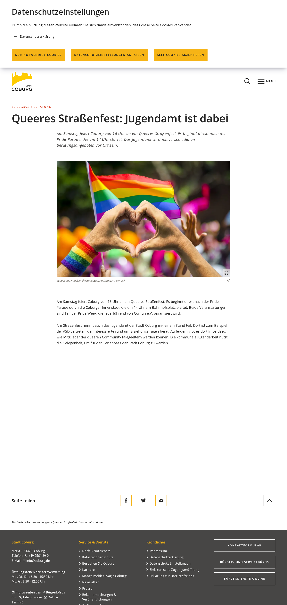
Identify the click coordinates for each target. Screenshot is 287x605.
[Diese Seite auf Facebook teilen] (126, 500)
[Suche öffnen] (247, 81)
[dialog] (143, 34)
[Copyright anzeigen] (226, 280)
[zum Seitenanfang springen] (269, 500)
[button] (143, 219)
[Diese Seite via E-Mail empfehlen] (161, 500)
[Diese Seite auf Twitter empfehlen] (143, 500)
